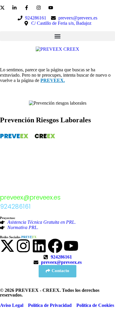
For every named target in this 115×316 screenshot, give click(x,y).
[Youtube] (71, 245)
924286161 (15, 206)
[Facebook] (55, 245)
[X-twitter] (7, 245)
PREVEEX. (52, 80)
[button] (57, 36)
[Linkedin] (39, 245)
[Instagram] (23, 245)
